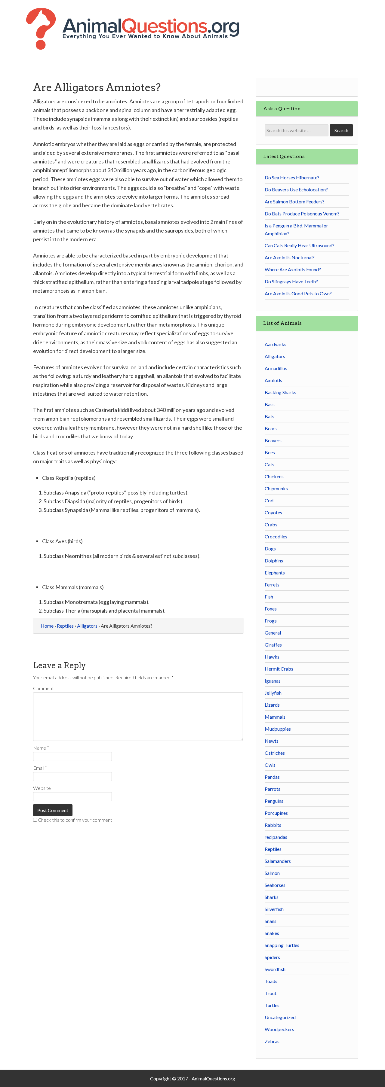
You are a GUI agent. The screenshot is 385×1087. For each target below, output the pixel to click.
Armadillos (276, 368)
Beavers (273, 440)
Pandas (272, 777)
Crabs (271, 524)
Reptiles (273, 849)
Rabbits (273, 825)
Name (41, 748)
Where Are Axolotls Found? (293, 269)
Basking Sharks (280, 392)
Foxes (271, 608)
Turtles (272, 1005)
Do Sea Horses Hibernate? (292, 177)
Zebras (272, 1041)
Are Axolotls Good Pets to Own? (298, 293)
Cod (269, 500)
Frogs (271, 620)
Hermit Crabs (279, 668)
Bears (271, 428)
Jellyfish (273, 693)
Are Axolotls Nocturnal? (290, 257)
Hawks (272, 656)
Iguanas (273, 681)
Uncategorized (280, 1017)
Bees (270, 452)
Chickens (274, 476)
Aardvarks (275, 344)
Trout (270, 993)
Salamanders (278, 861)
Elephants (275, 572)
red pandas (276, 837)
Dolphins (274, 560)
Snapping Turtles (282, 945)
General (273, 632)
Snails (270, 921)
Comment (43, 688)
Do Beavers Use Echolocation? (296, 189)
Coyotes (273, 512)
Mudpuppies (278, 729)
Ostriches (275, 753)
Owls (270, 765)
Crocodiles (276, 536)
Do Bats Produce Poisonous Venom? (302, 213)
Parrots (272, 789)
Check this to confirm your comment (74, 820)
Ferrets (272, 584)
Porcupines (276, 813)
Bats (269, 416)
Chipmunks (276, 488)
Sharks (272, 897)
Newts (272, 741)
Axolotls (273, 380)
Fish (269, 596)
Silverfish (274, 909)
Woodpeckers (279, 1029)
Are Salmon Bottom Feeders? (295, 201)
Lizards (272, 705)
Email (40, 768)
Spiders (272, 957)
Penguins (274, 801)
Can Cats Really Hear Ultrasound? (299, 245)
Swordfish (275, 969)
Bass (270, 404)
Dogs (270, 548)
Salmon (272, 873)
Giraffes (273, 644)
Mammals (275, 717)
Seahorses (275, 885)
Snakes (272, 933)
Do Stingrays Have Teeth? (291, 281)
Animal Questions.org (143, 36)
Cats (269, 464)
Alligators (275, 356)
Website (42, 788)
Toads (271, 981)
